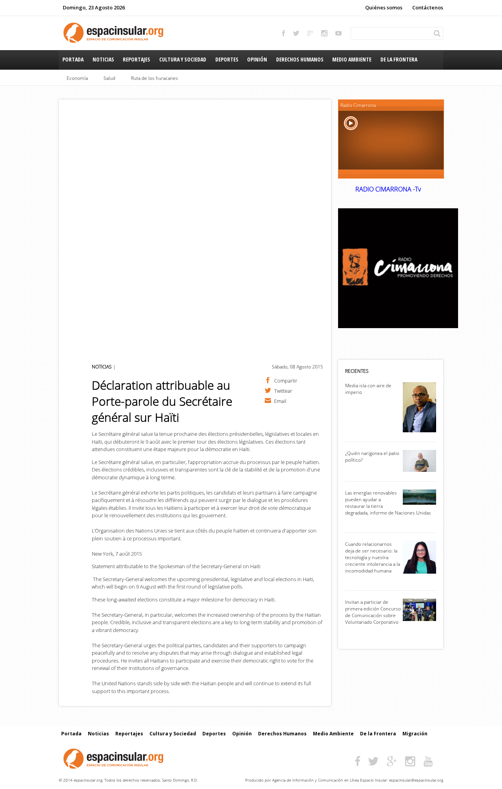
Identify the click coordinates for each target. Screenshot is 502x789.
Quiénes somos (383, 7)
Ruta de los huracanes (154, 78)
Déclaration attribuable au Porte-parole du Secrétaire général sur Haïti (162, 401)
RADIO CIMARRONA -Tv (388, 189)
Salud (109, 78)
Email (280, 400)
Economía (77, 78)
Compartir (285, 380)
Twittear (283, 390)
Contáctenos (427, 7)
